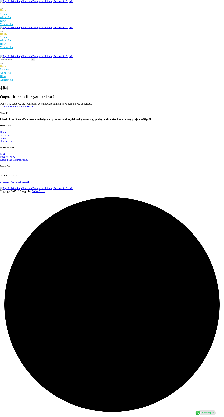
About (3, 138)
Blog (3, 20)
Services (5, 14)
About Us (5, 17)
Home (3, 10)
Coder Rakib (38, 191)
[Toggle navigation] (1, 8)
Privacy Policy (7, 156)
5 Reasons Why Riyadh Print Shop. (16, 182)
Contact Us (6, 24)
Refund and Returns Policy (14, 159)
